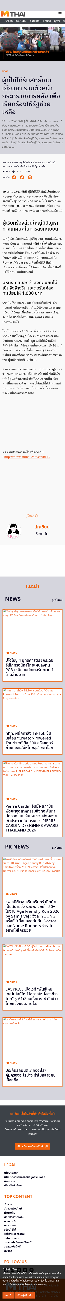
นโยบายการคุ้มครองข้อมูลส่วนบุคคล (24, 1177)
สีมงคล (8, 1251)
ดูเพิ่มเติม (57, 600)
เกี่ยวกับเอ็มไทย (13, 1186)
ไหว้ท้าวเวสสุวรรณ (14, 1234)
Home (5, 162)
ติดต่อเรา (9, 1181)
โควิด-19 (32, 516)
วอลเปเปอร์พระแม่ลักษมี (17, 1243)
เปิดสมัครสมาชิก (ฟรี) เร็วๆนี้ (32, 1146)
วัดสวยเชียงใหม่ (13, 1209)
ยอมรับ (8, 1295)
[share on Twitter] (22, 177)
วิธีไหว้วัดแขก (11, 1238)
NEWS (5, 71)
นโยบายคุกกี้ (11, 1173)
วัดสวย (8, 1204)
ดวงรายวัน (10, 1221)
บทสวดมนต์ (11, 1226)
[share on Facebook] (14, 177)
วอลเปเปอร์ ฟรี (12, 1247)
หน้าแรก (8, 21)
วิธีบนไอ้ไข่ (10, 1230)
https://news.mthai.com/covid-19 (27, 457)
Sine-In (42, 534)
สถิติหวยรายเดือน (14, 1217)
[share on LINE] (30, 177)
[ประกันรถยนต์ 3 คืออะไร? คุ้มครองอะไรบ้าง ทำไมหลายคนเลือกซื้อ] (32, 1038)
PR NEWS (11, 653)
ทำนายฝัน (21, 21)
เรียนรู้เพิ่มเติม (24, 1295)
